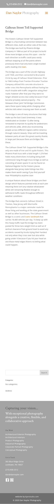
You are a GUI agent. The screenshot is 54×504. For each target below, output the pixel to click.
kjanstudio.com (32, 496)
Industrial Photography (15, 443)
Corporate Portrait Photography (19, 447)
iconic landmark (32, 216)
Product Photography (14, 440)
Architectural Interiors (15, 437)
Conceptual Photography (16, 450)
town (24, 67)
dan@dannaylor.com (14, 474)
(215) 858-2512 (11, 469)
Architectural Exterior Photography (20, 434)
